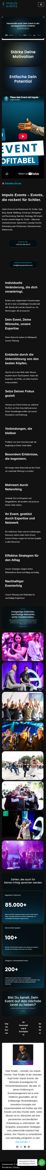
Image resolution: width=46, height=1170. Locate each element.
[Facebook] (17, 1146)
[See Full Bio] (29, 1142)
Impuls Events (6, 1028)
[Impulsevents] (9, 4)
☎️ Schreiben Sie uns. (12, 183)
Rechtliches (7, 1167)
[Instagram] (21, 1146)
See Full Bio (21, 1141)
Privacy (16, 1167)
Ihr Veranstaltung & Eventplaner (23, 1028)
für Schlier (40, 1028)
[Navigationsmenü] (41, 4)
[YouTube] (24, 1146)
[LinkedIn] (28, 1146)
